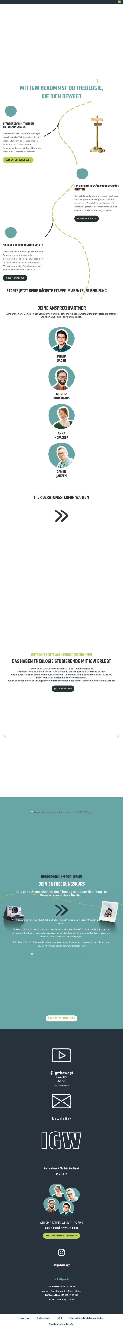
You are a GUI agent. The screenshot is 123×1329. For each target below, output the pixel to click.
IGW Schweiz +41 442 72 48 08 (61, 1286)
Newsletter (61, 1118)
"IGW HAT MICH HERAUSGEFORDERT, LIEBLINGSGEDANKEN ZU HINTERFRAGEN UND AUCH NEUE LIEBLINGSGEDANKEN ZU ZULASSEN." (88, 750)
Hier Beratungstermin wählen (61, 497)
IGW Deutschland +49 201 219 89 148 (61, 1295)
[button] (5, 736)
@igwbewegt (61, 1072)
